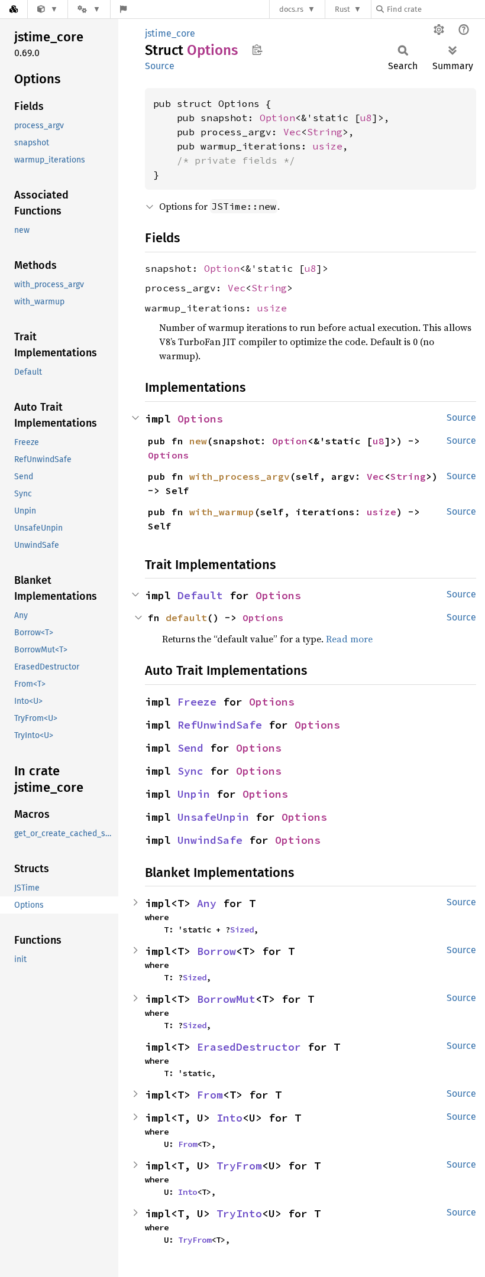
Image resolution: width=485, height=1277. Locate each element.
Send (190, 748)
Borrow (216, 951)
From (210, 1094)
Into (229, 1118)
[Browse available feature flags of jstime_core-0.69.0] (123, 9)
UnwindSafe (209, 840)
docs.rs (291, 9)
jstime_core (170, 33)
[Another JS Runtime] (47, 9)
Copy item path (257, 50)
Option (277, 118)
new (198, 441)
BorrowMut (226, 999)
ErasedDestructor (249, 1047)
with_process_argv (239, 476)
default (186, 617)
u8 (366, 118)
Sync (190, 771)
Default (200, 595)
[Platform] (88, 9)
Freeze (196, 702)
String (324, 132)
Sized (242, 929)
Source (159, 66)
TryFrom (239, 1165)
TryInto (239, 1213)
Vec (292, 132)
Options (200, 418)
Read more (349, 638)
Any (206, 903)
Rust (342, 9)
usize (327, 146)
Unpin (193, 794)
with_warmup (221, 512)
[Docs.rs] (13, 9)
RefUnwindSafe (219, 725)
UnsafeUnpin (213, 817)
